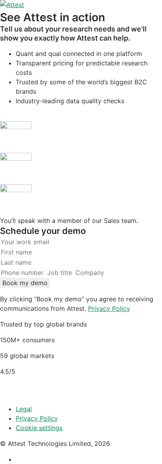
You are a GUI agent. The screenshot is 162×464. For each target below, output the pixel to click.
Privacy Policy (109, 308)
